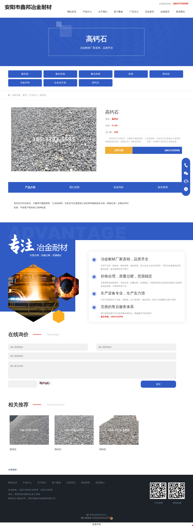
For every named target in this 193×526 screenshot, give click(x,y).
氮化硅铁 (95, 74)
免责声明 (96, 524)
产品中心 (87, 11)
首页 (24, 95)
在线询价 (118, 187)
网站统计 (12, 498)
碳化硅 (166, 74)
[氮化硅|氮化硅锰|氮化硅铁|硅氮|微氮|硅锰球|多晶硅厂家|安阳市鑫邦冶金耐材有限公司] (28, 7)
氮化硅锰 (60, 74)
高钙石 (95, 82)
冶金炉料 (25, 82)
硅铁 (131, 74)
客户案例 (118, 11)
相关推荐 (163, 187)
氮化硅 (25, 74)
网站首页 (71, 11)
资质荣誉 (85, 482)
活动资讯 (149, 11)
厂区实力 (133, 11)
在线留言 (165, 11)
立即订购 (118, 150)
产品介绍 (30, 187)
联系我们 (180, 11)
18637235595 (117, 317)
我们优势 (74, 187)
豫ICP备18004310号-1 (96, 515)
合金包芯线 (60, 82)
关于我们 (102, 11)
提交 (158, 384)
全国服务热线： (173, 3)
